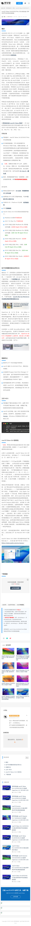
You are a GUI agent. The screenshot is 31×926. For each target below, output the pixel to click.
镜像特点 (8, 767)
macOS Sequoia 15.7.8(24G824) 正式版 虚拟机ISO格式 (8, 672)
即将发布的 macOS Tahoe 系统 (12, 123)
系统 (14, 8)
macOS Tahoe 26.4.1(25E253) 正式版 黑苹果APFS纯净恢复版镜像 (20, 828)
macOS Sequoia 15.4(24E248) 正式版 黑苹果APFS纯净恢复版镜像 (8, 698)
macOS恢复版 (20, 604)
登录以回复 (27, 715)
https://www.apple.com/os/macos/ (13, 543)
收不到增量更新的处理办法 (13, 764)
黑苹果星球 (9, 8)
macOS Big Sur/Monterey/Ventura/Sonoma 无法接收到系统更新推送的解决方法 (21, 305)
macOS (4, 604)
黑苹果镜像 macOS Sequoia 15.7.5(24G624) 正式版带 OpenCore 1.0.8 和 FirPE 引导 (20, 818)
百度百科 (13, 55)
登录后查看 (16, 588)
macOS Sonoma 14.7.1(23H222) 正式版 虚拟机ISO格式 (8, 657)
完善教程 (8, 208)
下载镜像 (8, 774)
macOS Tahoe (11, 604)
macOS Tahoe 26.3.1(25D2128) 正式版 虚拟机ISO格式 (20, 847)
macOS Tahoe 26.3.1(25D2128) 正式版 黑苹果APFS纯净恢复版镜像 (20, 867)
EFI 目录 (18, 190)
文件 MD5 (9, 769)
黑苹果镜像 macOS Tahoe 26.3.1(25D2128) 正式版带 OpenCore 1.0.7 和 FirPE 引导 (20, 788)
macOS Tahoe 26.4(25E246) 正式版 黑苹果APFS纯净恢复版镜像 (20, 877)
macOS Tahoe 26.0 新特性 (14, 772)
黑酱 (4, 16)
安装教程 (24, 179)
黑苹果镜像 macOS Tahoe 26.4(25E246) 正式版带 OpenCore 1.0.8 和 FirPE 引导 (20, 838)
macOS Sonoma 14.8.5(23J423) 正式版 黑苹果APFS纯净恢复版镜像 (19, 808)
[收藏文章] (3, 638)
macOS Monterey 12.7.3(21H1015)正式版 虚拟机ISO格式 (22, 685)
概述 (7, 762)
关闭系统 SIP (16, 279)
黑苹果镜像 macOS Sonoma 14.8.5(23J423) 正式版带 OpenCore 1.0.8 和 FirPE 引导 (20, 857)
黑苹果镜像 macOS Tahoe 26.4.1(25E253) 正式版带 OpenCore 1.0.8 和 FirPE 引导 (20, 798)
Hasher (5, 416)
